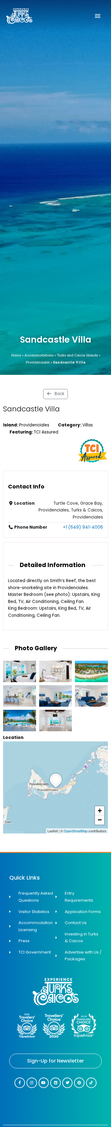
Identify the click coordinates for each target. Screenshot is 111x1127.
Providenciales (38, 362)
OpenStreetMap (76, 830)
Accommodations (38, 355)
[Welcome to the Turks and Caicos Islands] (19, 16)
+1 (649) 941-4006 (83, 527)
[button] (99, 810)
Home (16, 355)
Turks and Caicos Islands (77, 355)
